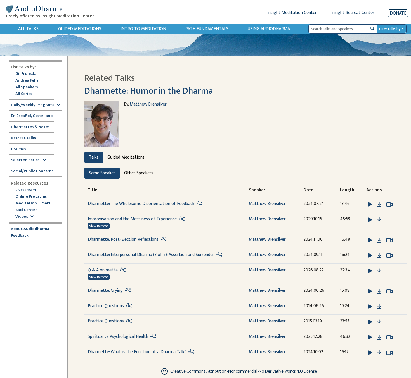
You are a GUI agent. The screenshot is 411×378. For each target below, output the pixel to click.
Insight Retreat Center (352, 12)
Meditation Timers (32, 203)
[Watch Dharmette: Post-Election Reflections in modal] (389, 240)
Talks (93, 157)
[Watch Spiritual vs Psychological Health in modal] (389, 337)
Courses (18, 149)
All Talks (28, 29)
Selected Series (25, 160)
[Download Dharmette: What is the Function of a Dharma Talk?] (379, 353)
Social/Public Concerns (32, 171)
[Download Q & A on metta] (379, 271)
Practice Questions (106, 306)
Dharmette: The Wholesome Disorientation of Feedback (141, 203)
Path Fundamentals (206, 29)
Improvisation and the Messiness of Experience (132, 219)
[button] (370, 204)
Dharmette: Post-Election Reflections (123, 239)
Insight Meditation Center (292, 12)
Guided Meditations (79, 29)
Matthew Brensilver (148, 104)
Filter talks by (389, 29)
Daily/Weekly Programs (32, 105)
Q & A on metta (103, 270)
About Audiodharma (30, 229)
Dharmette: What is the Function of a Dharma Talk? (137, 352)
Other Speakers (138, 173)
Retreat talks (23, 138)
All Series (23, 94)
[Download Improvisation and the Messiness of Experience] (379, 220)
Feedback (20, 236)
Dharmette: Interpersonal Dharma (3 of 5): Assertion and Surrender (151, 255)
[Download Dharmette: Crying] (379, 291)
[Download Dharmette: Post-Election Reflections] (379, 240)
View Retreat (98, 226)
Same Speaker (102, 173)
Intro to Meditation (143, 29)
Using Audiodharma (269, 29)
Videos (21, 217)
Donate (398, 13)
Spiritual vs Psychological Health (118, 336)
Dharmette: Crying (105, 290)
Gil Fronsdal (26, 74)
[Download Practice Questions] (379, 307)
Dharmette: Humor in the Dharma (148, 90)
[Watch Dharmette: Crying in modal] (389, 291)
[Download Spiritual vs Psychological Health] (379, 337)
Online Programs (31, 196)
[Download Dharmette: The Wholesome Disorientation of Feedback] (379, 204)
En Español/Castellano (32, 116)
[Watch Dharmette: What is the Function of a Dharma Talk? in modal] (389, 352)
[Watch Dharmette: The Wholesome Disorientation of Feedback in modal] (389, 204)
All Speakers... (27, 87)
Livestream (25, 190)
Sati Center (26, 210)
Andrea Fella (27, 80)
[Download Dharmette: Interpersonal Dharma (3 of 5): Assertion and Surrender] (379, 256)
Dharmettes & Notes (30, 127)
